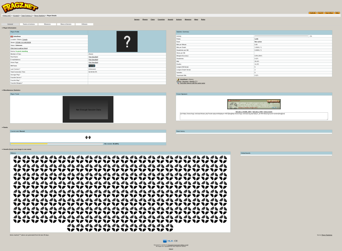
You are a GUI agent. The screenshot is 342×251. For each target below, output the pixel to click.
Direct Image (268, 111)
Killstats (84, 24)
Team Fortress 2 (26, 15)
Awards (170, 19)
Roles (203, 19)
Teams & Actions (29, 24)
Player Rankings (39, 15)
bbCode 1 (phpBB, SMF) (244, 111)
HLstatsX (16, 15)
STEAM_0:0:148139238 (23, 42)
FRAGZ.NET (7, 15)
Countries (161, 19)
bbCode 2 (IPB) (258, 111)
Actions (179, 19)
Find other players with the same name (192, 83)
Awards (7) (193, 81)
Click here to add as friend (19, 48)
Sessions (185, 81)
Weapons (188, 19)
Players (145, 19)
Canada (24, 39)
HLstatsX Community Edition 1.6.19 (178, 245)
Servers (136, 19)
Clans (153, 19)
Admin (171, 249)
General (10, 24)
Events (179, 81)
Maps (196, 19)
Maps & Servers (66, 24)
